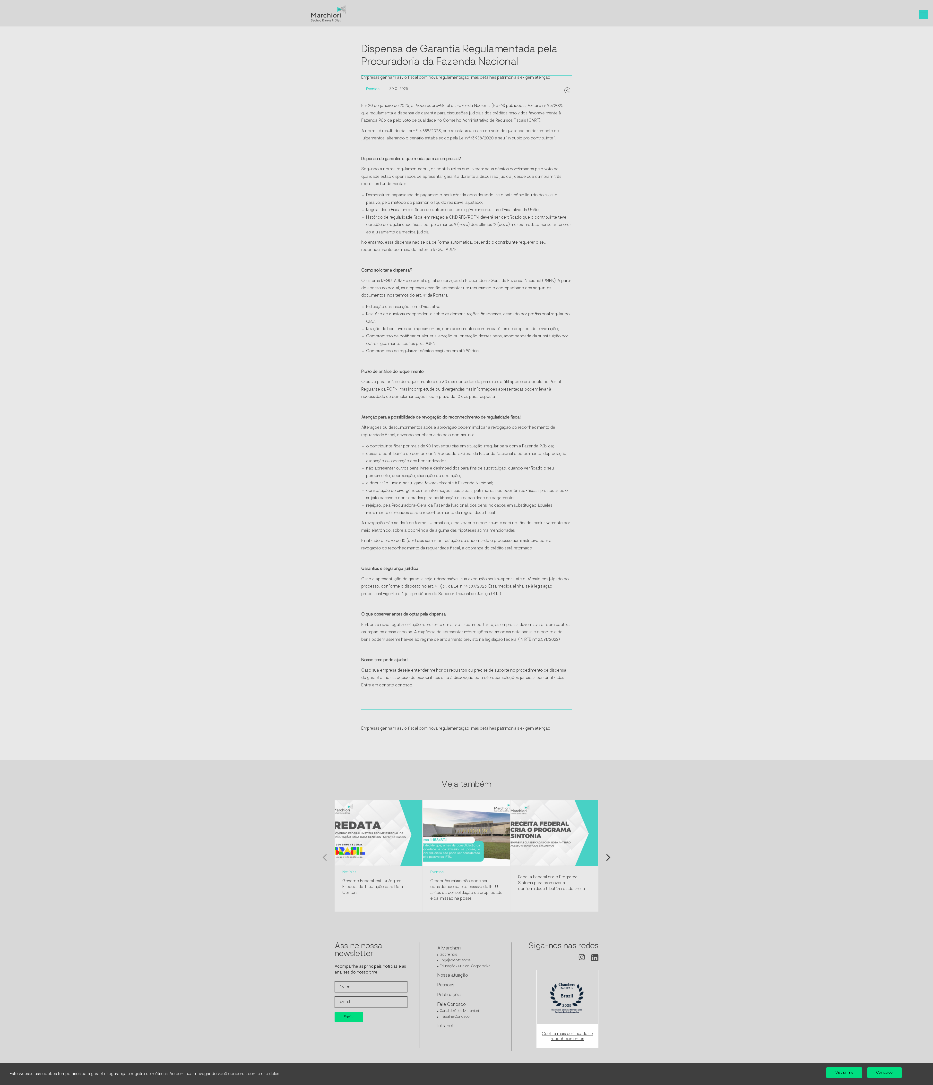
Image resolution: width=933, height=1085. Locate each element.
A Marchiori (449, 948)
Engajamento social (455, 960)
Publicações (450, 995)
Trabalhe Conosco (455, 1017)
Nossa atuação (452, 976)
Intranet (445, 1026)
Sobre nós (448, 955)
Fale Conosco (451, 1005)
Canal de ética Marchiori (459, 1011)
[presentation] (324, 859)
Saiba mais (844, 1073)
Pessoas (445, 985)
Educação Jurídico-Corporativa (465, 966)
